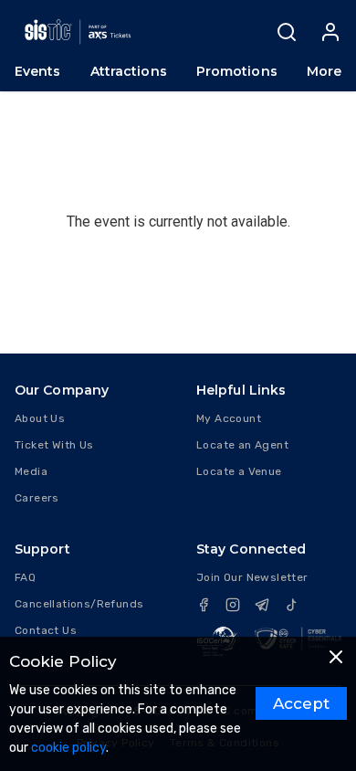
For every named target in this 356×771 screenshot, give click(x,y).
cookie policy (68, 747)
